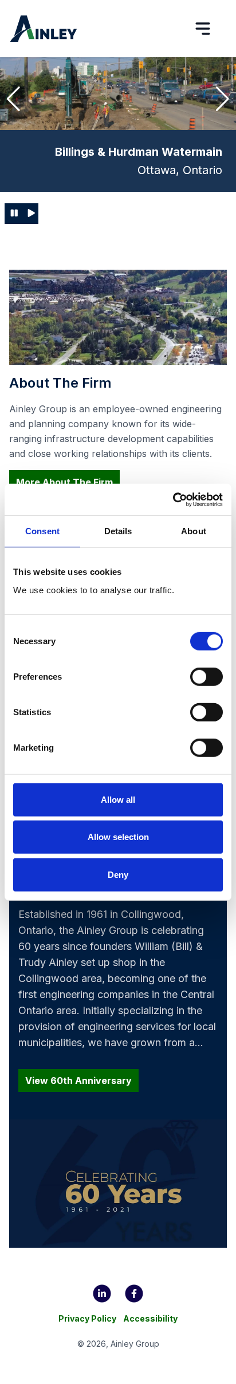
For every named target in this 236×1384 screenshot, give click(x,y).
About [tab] (193, 531)
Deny (118, 875)
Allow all (118, 800)
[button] (13, 99)
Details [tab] (118, 531)
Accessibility (150, 1318)
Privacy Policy (87, 1318)
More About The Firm (64, 482)
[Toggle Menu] (202, 28)
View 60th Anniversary (78, 1080)
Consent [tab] (42, 531)
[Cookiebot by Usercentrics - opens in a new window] (173, 499)
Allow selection (118, 837)
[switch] (206, 677)
